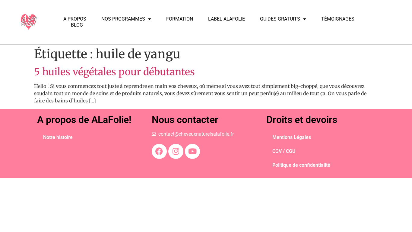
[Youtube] (192, 151)
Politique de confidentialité (301, 165)
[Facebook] (159, 151)
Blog (77, 25)
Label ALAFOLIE (226, 19)
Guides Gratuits (280, 19)
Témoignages (337, 19)
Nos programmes (123, 19)
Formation (179, 19)
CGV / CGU (284, 151)
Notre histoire (58, 137)
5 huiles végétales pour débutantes (114, 72)
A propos (74, 19)
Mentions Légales (291, 137)
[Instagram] (175, 151)
